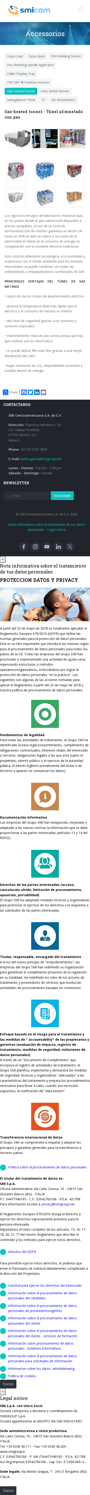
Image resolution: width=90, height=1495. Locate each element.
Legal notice (56, 529)
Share (13, 392)
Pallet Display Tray (21, 73)
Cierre (8, 1384)
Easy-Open (37, 56)
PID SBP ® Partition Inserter (28, 82)
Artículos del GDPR (22, 1251)
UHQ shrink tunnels (55, 91)
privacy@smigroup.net (58, 1204)
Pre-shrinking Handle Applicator (30, 65)
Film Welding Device (66, 56)
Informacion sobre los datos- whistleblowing (41, 1368)
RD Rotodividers (63, 100)
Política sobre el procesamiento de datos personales (47, 1167)
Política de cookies (22, 1376)
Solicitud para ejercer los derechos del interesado (45, 1285)
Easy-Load (15, 56)
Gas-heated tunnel (21, 91)
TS (43, 100)
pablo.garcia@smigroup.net (41, 459)
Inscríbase (62, 495)
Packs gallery (17, 171)
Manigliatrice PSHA (21, 100)
